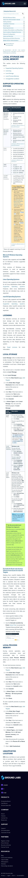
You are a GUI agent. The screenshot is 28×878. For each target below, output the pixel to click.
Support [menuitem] (3, 828)
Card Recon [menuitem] (4, 803)
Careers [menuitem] (3, 816)
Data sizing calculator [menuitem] (7, 866)
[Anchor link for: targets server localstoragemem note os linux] (20, 279)
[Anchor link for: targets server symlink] (13, 753)
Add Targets (13, 51)
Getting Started (7, 21)
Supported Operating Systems (14, 68)
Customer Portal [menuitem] (5, 832)
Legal (8, 875)
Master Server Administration (10, 40)
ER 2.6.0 (15, 50)
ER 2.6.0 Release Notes (9, 17)
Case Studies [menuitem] (4, 859)
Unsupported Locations (12, 79)
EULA (13, 875)
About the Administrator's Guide (11, 19)
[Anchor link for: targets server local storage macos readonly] (8, 572)
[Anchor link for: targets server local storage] (18, 354)
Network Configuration (9, 34)
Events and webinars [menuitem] (6, 857)
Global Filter (12, 625)
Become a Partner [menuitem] (6, 845)
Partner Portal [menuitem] (5, 847)
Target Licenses (12, 347)
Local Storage (10, 73)
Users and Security (8, 36)
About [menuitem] (3, 814)
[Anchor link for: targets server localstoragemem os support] (12, 86)
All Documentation (7, 50)
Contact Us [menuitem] (4, 818)
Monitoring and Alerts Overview (11, 38)
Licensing (8, 71)
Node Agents (6, 26)
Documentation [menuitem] (5, 830)
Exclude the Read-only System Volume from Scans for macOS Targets (18, 203)
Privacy (3, 875)
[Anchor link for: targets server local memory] (12, 647)
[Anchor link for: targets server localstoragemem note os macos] (21, 296)
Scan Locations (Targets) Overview (12, 32)
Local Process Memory (12, 76)
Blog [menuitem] (2, 855)
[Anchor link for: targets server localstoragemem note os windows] (9, 256)
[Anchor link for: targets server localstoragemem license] (13, 315)
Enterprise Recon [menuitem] (6, 801)
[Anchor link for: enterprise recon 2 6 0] (16, 11)
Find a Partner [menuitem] (5, 843)
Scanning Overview (8, 28)
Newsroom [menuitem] (4, 820)
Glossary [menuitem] (3, 864)
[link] (8, 3)
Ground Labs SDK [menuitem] (6, 805)
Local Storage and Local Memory (9, 52)
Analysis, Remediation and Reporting (13, 30)
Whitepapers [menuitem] (4, 862)
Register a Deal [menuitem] (5, 841)
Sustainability (20, 875)
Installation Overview (8, 24)
